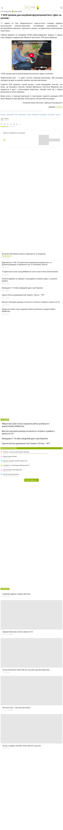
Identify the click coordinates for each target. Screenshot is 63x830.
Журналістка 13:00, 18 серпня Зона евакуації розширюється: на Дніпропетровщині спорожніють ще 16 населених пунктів (26, 263)
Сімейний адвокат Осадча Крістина (16, 594)
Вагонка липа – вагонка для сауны (16, 708)
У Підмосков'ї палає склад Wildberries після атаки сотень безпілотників (30, 272)
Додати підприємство (31, 480)
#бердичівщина (22, 114)
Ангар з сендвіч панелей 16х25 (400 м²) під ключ (21, 746)
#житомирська (51, 114)
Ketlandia (6, 118)
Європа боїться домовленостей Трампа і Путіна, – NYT (23, 295)
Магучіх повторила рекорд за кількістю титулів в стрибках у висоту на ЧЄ (31, 302)
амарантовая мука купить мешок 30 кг (17, 632)
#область (58, 114)
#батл (16, 114)
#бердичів (3, 114)
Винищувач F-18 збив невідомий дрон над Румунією (22, 288)
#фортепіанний (10, 114)
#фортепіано (35, 114)
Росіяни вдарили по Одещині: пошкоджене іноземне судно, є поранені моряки (29, 280)
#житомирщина (43, 114)
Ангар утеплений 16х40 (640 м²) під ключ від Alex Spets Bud (25, 670)
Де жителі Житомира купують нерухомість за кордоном (24, 254)
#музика (29, 114)
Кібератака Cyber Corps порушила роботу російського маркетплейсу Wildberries (28, 310)
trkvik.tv (59, 107)
